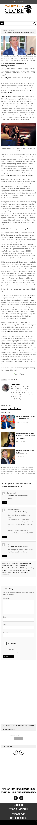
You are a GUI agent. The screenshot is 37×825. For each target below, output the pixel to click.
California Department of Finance (17, 237)
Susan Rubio (4, 476)
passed (11, 295)
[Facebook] (4, 408)
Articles (11, 30)
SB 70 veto (17, 474)
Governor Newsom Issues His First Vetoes (25, 451)
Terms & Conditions (18, 809)
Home (5, 30)
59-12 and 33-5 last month (22, 298)
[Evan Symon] (5, 388)
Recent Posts (12, 380)
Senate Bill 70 (5, 96)
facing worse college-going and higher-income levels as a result (17, 174)
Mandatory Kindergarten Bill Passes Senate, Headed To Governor (25, 436)
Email (5, 624)
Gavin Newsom (10, 470)
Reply (4, 503)
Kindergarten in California (8, 472)
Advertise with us (18, 818)
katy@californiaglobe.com (25, 789)
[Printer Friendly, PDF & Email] (18, 374)
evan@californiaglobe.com (26, 792)
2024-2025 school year (13, 468)
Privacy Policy (18, 813)
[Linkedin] (17, 408)
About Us (18, 805)
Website (5, 632)
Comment (6, 598)
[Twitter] (11, 408)
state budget (31, 474)
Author (4, 380)
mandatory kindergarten (21, 472)
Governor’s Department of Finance (23, 470)
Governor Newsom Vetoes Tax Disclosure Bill (25, 417)
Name (5, 617)
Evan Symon (7, 78)
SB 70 (11, 474)
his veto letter (12, 331)
